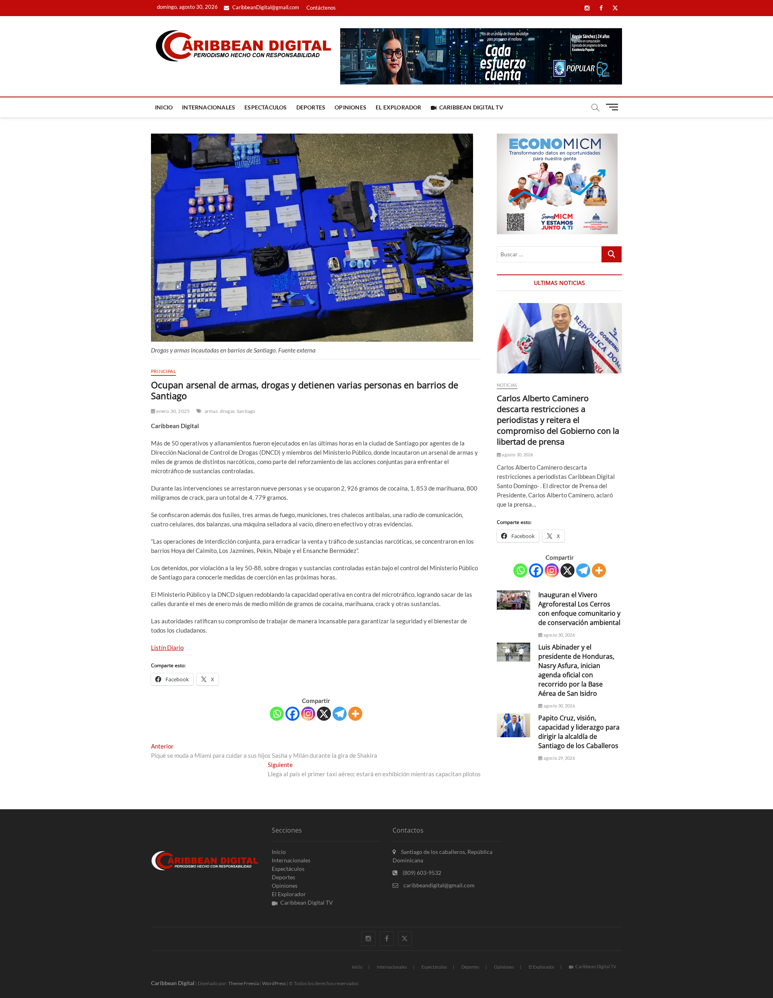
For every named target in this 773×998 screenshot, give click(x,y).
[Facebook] (292, 714)
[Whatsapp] (277, 714)
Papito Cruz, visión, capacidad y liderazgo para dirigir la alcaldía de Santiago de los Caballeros (579, 731)
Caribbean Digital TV (471, 107)
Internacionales (208, 107)
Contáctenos (321, 7)
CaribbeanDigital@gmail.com (265, 7)
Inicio (164, 107)
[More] (355, 714)
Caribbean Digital (172, 982)
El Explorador (399, 107)
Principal (163, 371)
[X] (324, 714)
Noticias (507, 385)
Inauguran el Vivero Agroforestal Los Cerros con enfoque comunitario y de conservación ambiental (579, 608)
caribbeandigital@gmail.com (438, 885)
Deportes (311, 107)
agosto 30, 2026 (517, 454)
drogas (227, 411)
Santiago (246, 411)
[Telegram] (340, 714)
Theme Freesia (243, 983)
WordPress (274, 983)
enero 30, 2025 (172, 411)
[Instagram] (308, 714)
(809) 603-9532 (421, 872)
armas (211, 411)
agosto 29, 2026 (559, 758)
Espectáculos (265, 107)
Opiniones (350, 107)
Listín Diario (167, 647)
